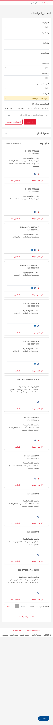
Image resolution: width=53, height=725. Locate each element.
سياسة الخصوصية (33, 630)
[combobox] (26, 27)
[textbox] (26, 27)
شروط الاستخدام (18, 630)
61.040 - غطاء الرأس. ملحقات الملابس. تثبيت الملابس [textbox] (27, 108)
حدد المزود (45, 73)
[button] (14, 122)
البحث (29, 121)
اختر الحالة (45, 93)
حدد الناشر (45, 63)
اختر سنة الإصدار (43, 83)
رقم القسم (45, 53)
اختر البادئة (45, 22)
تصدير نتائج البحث (25, 616)
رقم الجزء (46, 43)
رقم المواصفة (44, 32)
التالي (7, 606)
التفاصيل (16, 180)
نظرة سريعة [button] (36, 180)
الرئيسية (46, 2)
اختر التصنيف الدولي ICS (40, 104)
